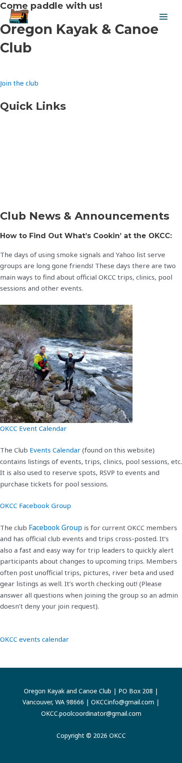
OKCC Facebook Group (35, 505)
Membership (20, 170)
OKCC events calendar (34, 639)
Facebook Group (55, 527)
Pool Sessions (21, 192)
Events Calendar (25, 127)
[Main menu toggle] (164, 17)
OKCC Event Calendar (33, 428)
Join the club (19, 83)
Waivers (12, 149)
